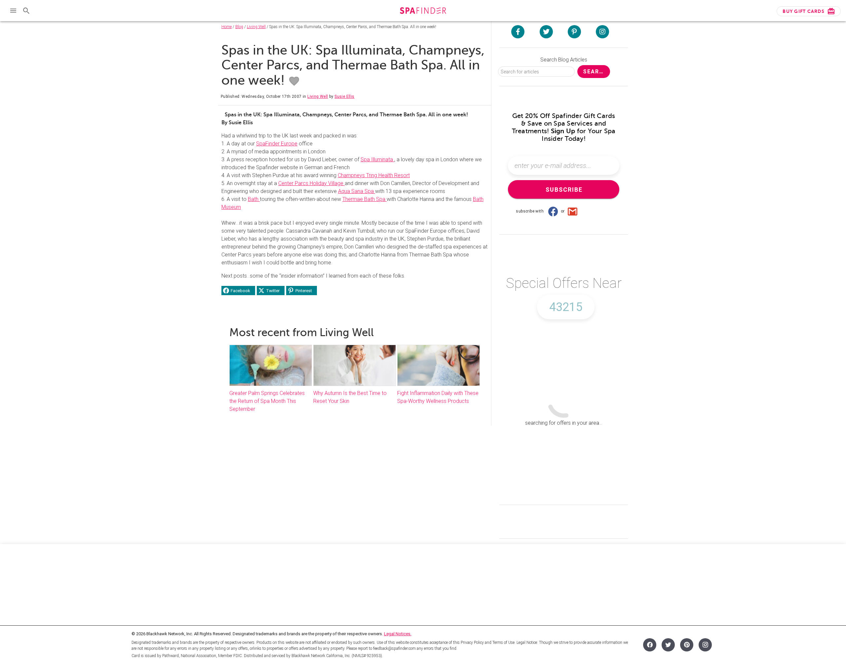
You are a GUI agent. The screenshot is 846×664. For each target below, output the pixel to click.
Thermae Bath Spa (364, 199)
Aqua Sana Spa (356, 191)
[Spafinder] (423, 11)
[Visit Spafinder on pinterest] (574, 31)
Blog (239, 26)
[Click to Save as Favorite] (294, 81)
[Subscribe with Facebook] (552, 211)
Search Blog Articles (563, 60)
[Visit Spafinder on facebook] (517, 31)
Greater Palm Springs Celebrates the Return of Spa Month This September (267, 401)
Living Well (256, 26)
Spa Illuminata (377, 159)
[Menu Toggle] (13, 11)
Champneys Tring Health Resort (374, 175)
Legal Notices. (397, 633)
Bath (254, 199)
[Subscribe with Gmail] (572, 211)
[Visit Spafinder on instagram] (602, 31)
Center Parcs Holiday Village (311, 183)
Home (226, 26)
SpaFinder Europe (276, 143)
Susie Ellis (344, 96)
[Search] (26, 11)
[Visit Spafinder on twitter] (546, 31)
